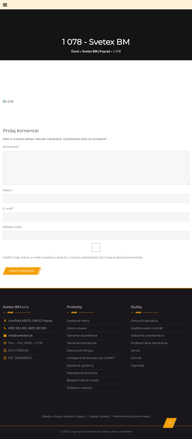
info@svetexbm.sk (20, 335)
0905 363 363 (17, 328)
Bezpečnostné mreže (83, 380)
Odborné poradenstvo (147, 335)
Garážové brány (78, 321)
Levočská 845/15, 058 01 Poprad (30, 320)
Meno (8, 190)
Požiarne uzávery (79, 388)
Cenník (136, 358)
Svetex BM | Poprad (96, 51)
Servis (135, 350)
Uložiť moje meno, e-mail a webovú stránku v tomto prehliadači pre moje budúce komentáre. (73, 257)
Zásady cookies (99, 416)
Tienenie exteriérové (82, 335)
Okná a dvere (77, 328)
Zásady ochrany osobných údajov (63, 416)
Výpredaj (137, 365)
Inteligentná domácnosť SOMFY (91, 358)
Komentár (11, 147)
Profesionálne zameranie (149, 343)
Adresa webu (12, 227)
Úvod (75, 51)
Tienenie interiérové (82, 343)
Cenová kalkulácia (144, 321)
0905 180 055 (37, 328)
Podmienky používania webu (131, 416)
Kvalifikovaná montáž (147, 328)
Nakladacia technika (82, 373)
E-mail (8, 208)
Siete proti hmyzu (80, 350)
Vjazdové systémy (80, 365)
